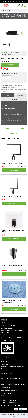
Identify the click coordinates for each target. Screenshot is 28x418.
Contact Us (5, 340)
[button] (22, 33)
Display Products (7, 325)
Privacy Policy (6, 374)
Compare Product (14, 133)
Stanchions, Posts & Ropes (11, 338)
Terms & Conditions (8, 371)
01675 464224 (5, 387)
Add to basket (10, 65)
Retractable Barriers (9, 335)
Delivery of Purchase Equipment (13, 367)
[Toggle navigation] (25, 5)
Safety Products (7, 328)
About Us (4, 364)
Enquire (7, 128)
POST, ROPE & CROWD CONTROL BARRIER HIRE (12, 331)
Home (3, 323)
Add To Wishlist (20, 128)
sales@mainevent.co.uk (9, 390)
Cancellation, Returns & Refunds (10, 360)
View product (14, 170)
